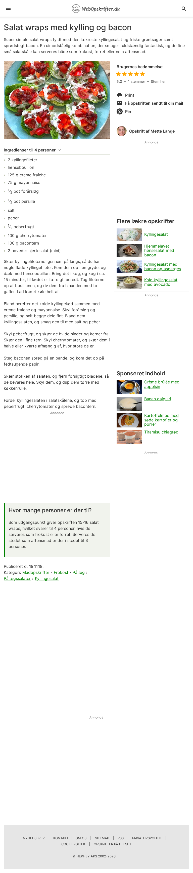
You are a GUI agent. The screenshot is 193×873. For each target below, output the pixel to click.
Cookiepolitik (73, 844)
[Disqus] (57, 647)
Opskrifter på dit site (113, 844)
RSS (121, 838)
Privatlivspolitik (147, 838)
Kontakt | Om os (69, 838)
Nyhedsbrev (34, 838)
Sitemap (102, 838)
